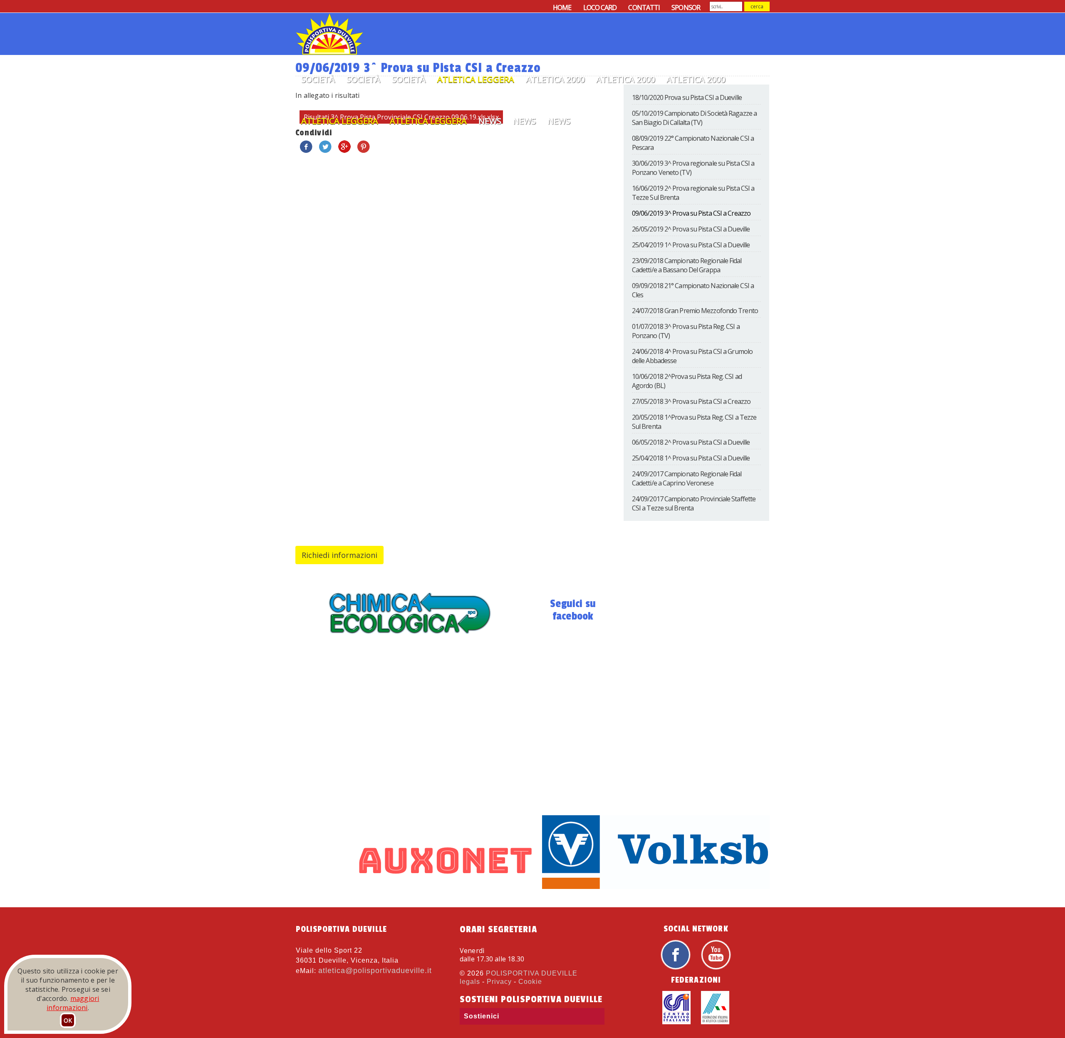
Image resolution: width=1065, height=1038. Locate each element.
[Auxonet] (365, 887)
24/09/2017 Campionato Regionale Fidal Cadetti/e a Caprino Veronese (687, 478)
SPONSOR (685, 7)
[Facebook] (675, 967)
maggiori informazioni (73, 1003)
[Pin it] (363, 151)
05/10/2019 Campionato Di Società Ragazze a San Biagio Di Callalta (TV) (694, 118)
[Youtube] (716, 967)
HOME (562, 7)
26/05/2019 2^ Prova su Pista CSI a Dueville (691, 229)
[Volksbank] (627, 887)
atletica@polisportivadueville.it (375, 970)
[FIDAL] (715, 1022)
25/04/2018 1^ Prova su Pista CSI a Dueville (691, 458)
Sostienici (481, 1016)
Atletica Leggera (475, 79)
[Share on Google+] (344, 151)
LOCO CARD (600, 7)
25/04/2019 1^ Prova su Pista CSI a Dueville (691, 244)
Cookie (530, 981)
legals (470, 981)
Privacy (499, 981)
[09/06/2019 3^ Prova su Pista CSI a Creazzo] (409, 638)
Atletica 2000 (555, 79)
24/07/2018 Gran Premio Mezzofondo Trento (695, 310)
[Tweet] (325, 151)
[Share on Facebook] (306, 151)
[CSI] (676, 1022)
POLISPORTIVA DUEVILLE (531, 973)
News (489, 121)
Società (318, 79)
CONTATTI (644, 7)
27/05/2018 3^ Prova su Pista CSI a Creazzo (691, 401)
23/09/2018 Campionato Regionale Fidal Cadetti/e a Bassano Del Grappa (687, 265)
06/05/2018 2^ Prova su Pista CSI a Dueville (691, 442)
